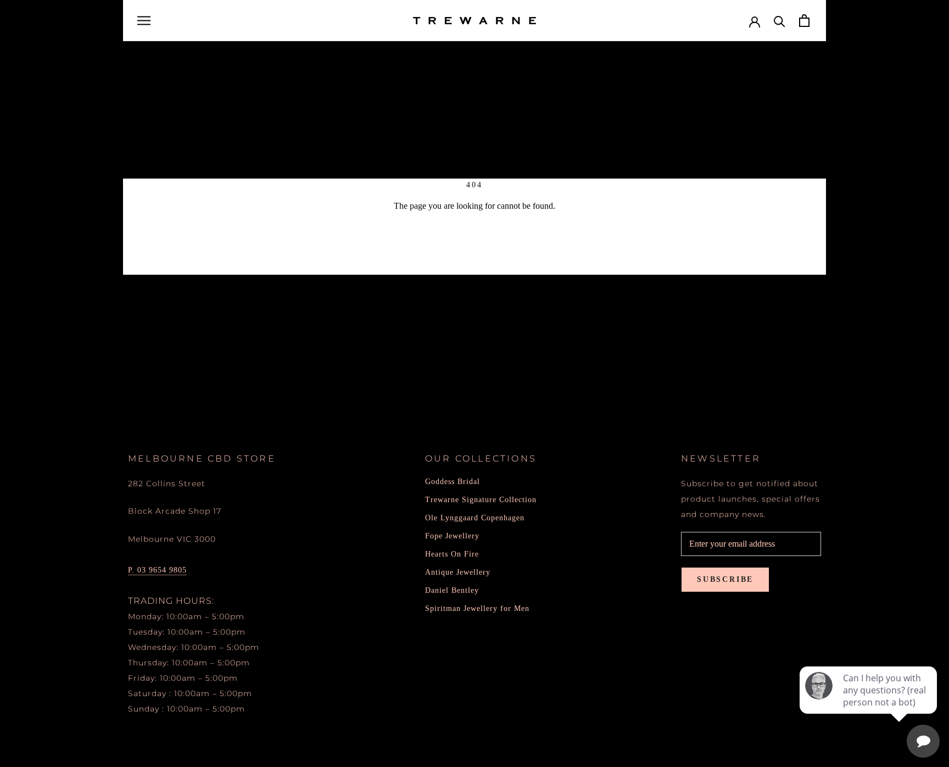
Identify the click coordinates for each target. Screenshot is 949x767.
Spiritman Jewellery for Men (477, 608)
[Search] (779, 20)
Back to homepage (474, 245)
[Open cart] (804, 20)
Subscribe (725, 579)
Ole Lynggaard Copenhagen (474, 518)
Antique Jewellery (457, 572)
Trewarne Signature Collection (481, 500)
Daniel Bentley (452, 590)
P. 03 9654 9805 (157, 570)
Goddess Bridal (452, 481)
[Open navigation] (143, 21)
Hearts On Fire (452, 554)
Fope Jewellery (452, 536)
